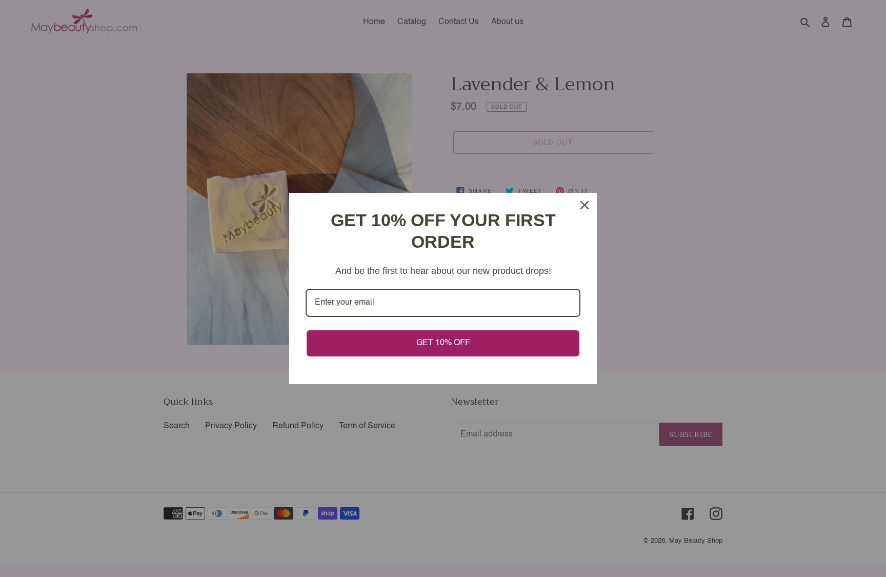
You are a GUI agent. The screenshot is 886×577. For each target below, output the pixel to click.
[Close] (584, 205)
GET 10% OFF (443, 343)
